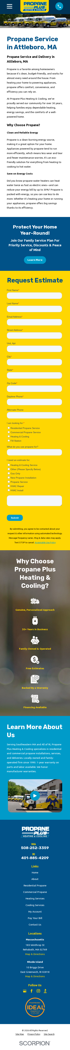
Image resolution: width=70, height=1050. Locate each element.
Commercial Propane (35, 892)
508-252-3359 (35, 848)
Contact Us (35, 924)
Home (35, 872)
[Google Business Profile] (25, 991)
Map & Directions (35, 954)
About (34, 879)
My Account (35, 911)
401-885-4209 (35, 858)
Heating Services (35, 898)
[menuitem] (19, 1034)
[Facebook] (31, 991)
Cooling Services (35, 905)
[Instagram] (38, 991)
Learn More (35, 259)
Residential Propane (35, 885)
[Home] (34, 6)
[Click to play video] (35, 796)
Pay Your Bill (35, 918)
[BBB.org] (45, 991)
